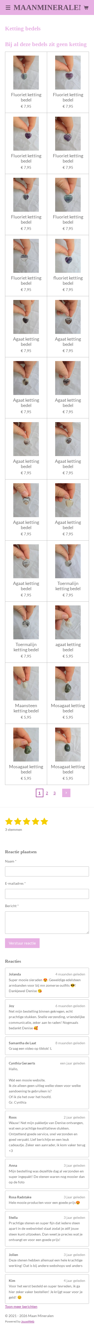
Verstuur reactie (22, 943)
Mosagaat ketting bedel (68, 708)
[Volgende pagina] (66, 793)
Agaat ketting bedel (26, 341)
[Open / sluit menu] (8, 7)
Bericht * (12, 906)
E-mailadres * (15, 883)
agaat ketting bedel (68, 647)
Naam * (11, 861)
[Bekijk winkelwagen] (85, 7)
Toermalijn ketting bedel (68, 586)
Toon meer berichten (21, 1306)
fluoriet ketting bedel (68, 280)
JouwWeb (27, 1321)
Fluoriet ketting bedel (26, 97)
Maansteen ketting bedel (26, 708)
